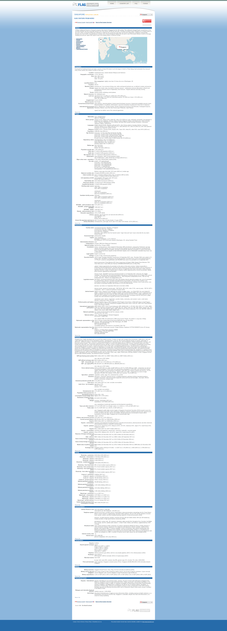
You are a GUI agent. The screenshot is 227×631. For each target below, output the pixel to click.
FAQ (136, 3)
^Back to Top (77, 112)
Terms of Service (81, 621)
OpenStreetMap (143, 63)
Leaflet (135, 63)
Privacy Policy (88, 621)
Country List (124, 3)
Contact (74, 621)
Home (112, 3)
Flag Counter (86, 4)
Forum (145, 3)
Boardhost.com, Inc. (97, 621)
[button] (127, 46)
